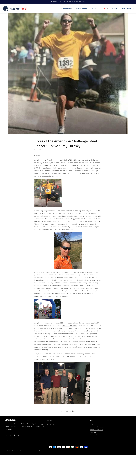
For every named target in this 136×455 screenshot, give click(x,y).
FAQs (91, 424)
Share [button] (38, 155)
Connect (103, 8)
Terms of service (43, 450)
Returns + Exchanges (97, 427)
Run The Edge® (13, 450)
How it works (81, 8)
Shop (94, 8)
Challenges (66, 8)
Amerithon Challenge (65, 328)
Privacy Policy (95, 432)
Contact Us (93, 435)
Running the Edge (69, 325)
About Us (50, 424)
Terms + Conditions (96, 430)
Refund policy (24, 450)
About (114, 8)
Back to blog (69, 411)
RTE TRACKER (128, 8)
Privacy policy (33, 450)
